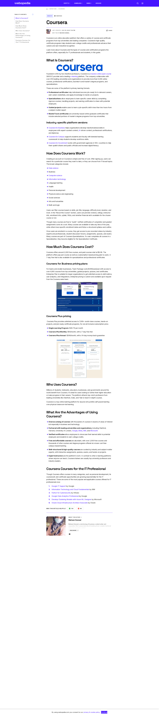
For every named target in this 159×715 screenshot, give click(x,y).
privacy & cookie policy (92, 712)
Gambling (77, 3)
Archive (98, 3)
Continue (104, 712)
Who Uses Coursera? (23, 31)
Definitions (53, 8)
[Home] (47, 9)
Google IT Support (59, 486)
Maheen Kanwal (64, 33)
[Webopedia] (22, 3)
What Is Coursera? (22, 18)
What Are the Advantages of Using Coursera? (23, 35)
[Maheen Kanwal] (48, 30)
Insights (49, 16)
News (88, 3)
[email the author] (69, 534)
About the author (74, 517)
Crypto (66, 3)
